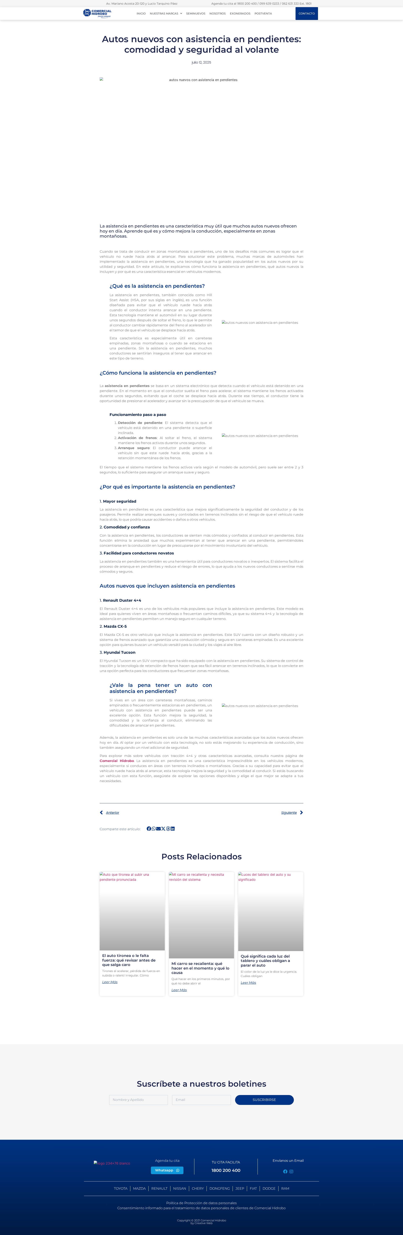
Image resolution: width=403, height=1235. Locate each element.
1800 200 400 (226, 1170)
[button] (149, 828)
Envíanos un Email (288, 1161)
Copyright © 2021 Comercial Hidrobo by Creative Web (201, 1222)
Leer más (110, 982)
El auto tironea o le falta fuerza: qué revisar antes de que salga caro (129, 960)
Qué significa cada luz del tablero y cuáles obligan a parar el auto (265, 961)
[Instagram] (291, 1171)
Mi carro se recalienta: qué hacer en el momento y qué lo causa (200, 968)
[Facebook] (285, 1171)
